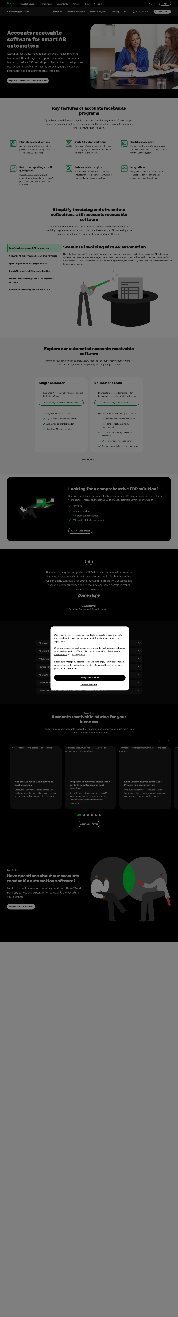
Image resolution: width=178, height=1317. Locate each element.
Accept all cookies (90, 678)
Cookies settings (89, 684)
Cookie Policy (60, 654)
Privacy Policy (78, 654)
